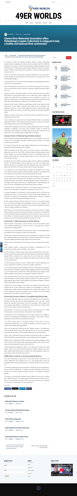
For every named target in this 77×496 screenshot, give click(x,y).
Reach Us (45, 22)
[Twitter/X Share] (1, 246)
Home (27, 22)
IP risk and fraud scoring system (13, 419)
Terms (50, 22)
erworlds (11, 34)
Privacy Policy (38, 22)
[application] (62, 120)
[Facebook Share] (1, 243)
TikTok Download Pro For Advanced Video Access (17, 428)
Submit (7, 476)
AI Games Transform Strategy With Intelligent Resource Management (66, 78)
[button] (1, 253)
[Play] (54, 124)
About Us (31, 22)
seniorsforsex (7, 385)
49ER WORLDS (38, 16)
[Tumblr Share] (1, 251)
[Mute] (68, 124)
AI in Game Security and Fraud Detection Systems (17, 410)
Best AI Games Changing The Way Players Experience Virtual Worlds (65, 69)
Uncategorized (27, 34)
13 (62, 175)
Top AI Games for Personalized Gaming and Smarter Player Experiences (66, 87)
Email (5, 470)
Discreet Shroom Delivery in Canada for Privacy (16, 436)
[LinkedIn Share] (1, 248)
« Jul (53, 186)
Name (5, 465)
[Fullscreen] (70, 124)
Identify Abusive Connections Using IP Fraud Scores (66, 96)
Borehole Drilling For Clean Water (66, 105)
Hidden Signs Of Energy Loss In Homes (14, 401)
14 (64, 175)
